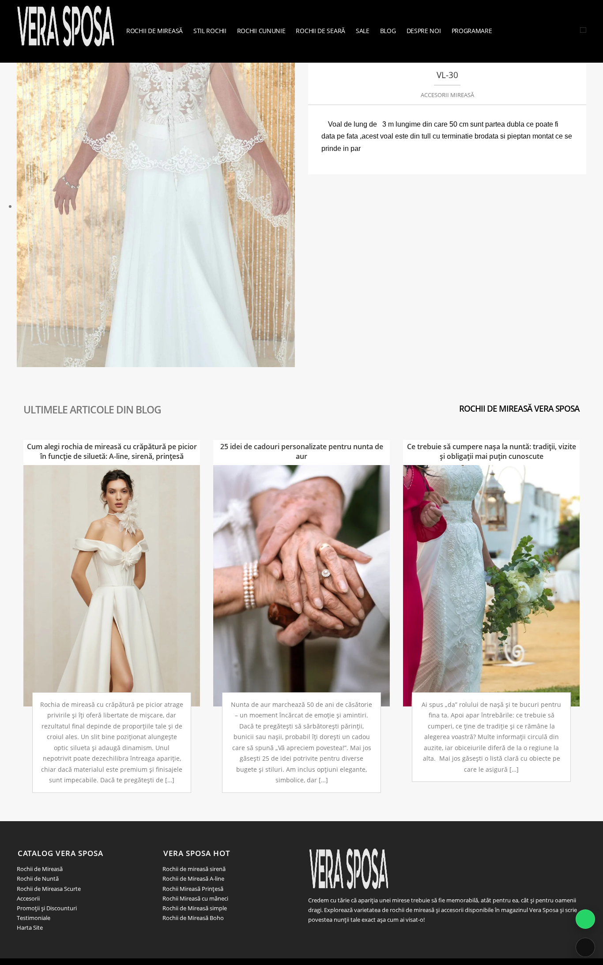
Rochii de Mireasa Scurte (49, 889)
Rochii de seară (320, 30)
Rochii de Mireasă (40, 869)
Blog (388, 30)
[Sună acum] (585, 947)
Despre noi (424, 30)
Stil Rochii (209, 30)
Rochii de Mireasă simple (194, 908)
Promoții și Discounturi (47, 908)
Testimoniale (33, 918)
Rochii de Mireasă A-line (193, 878)
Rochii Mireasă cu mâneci (195, 898)
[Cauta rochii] (583, 30)
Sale (362, 30)
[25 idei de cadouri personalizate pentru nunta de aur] (301, 585)
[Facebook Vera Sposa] (564, 30)
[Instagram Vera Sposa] (554, 30)
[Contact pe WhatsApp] (585, 919)
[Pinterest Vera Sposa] (333, 934)
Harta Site (30, 927)
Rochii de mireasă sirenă (194, 869)
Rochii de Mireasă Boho (193, 918)
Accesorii (28, 898)
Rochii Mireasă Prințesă (192, 889)
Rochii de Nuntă (38, 878)
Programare (472, 30)
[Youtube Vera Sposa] (574, 30)
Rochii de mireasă (154, 30)
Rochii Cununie (261, 30)
